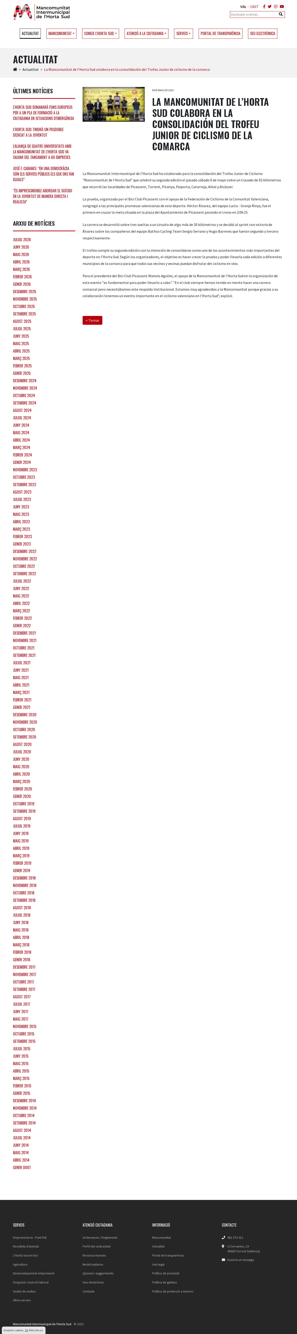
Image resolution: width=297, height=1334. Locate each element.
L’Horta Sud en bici (25, 1255)
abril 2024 (21, 440)
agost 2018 (22, 907)
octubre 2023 (24, 477)
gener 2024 (22, 462)
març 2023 (21, 529)
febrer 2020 (22, 789)
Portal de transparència (220, 33)
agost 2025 (22, 321)
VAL (243, 6)
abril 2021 (21, 685)
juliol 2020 (22, 752)
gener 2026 (22, 284)
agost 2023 (22, 492)
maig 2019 (21, 841)
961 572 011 (235, 1237)
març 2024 (21, 447)
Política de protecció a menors (172, 1291)
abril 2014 (21, 1160)
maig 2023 (21, 514)
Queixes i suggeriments (98, 1273)
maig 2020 (21, 766)
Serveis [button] (182, 33)
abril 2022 (21, 603)
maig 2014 (21, 1152)
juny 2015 (21, 1056)
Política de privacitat (165, 1273)
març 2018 (21, 945)
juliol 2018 (21, 915)
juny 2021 (21, 670)
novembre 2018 (24, 885)
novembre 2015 (24, 1026)
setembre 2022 (24, 573)
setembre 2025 (24, 314)
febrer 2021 (22, 700)
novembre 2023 (25, 470)
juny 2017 (20, 1011)
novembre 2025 (25, 299)
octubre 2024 (24, 395)
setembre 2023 (24, 484)
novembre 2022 (25, 559)
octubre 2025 (24, 306)
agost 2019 (22, 818)
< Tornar (92, 320)
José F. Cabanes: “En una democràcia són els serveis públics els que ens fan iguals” (43, 174)
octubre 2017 (23, 982)
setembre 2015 (24, 1041)
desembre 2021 (24, 633)
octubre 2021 (23, 648)
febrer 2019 (22, 863)
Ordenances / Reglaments (100, 1237)
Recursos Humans (94, 1255)
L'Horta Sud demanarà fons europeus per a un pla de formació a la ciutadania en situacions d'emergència (43, 112)
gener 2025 (22, 373)
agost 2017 (22, 997)
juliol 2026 (22, 239)
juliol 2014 (22, 1138)
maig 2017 (20, 1019)
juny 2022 (21, 588)
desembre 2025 (24, 291)
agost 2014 (22, 1130)
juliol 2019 (21, 826)
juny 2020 (21, 759)
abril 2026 (21, 262)
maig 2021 (21, 677)
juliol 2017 (21, 1004)
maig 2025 (21, 343)
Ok (26, 1330)
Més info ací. (36, 1330)
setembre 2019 (24, 811)
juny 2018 (21, 922)
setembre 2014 (24, 1123)
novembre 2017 (24, 974)
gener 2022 (22, 625)
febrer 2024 (22, 455)
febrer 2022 (22, 618)
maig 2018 (21, 930)
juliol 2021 (21, 662)
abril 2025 (21, 351)
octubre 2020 (24, 729)
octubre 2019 (23, 804)
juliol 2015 (21, 1048)
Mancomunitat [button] (60, 33)
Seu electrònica (262, 33)
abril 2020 (21, 774)
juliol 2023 (22, 499)
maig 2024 (21, 432)
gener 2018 (21, 959)
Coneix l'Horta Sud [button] (99, 33)
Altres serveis (22, 1300)
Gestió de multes (24, 1291)
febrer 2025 (22, 366)
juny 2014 (21, 1145)
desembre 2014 (24, 1100)
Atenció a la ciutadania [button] (145, 33)
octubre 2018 (23, 893)
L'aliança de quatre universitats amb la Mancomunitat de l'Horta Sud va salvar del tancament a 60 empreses (42, 151)
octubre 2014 (24, 1115)
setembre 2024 (24, 403)
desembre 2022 (24, 551)
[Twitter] (268, 6)
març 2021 (21, 692)
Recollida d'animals (26, 1246)
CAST (254, 6)
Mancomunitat (161, 1237)
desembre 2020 (24, 714)
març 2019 (21, 855)
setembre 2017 (24, 989)
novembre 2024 (25, 388)
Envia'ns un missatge (240, 1260)
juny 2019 (21, 833)
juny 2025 (21, 336)
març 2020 (21, 781)
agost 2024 (22, 410)
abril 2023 (21, 521)
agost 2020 (22, 744)
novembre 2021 (24, 640)
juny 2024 (21, 425)
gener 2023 (22, 544)
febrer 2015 (22, 1086)
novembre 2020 (25, 722)
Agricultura (20, 1264)
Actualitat (30, 33)
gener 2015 (21, 1093)
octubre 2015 (23, 1034)
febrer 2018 (22, 952)
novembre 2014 (25, 1108)
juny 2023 (21, 507)
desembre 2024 (24, 380)
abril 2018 (21, 937)
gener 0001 (22, 1167)
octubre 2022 (24, 566)
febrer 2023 (22, 536)
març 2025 (21, 358)
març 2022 (21, 611)
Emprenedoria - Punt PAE (30, 1237)
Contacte (89, 1291)
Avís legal (158, 1264)
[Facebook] (263, 6)
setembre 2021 (24, 655)
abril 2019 (21, 848)
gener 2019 (21, 870)
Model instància (93, 1264)
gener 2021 (21, 707)
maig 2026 (21, 254)
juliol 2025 (22, 328)
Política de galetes (164, 1282)
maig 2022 (21, 596)
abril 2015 (21, 1071)
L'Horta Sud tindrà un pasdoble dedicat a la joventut (38, 132)
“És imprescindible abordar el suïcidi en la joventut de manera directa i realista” (42, 196)
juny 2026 (21, 247)
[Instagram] (274, 6)
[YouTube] (281, 6)
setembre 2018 (24, 900)
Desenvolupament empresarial (33, 1273)
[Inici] (15, 69)
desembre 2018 (24, 878)
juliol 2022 (22, 581)
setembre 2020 (24, 737)
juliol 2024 (22, 418)
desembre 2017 (24, 967)
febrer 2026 (22, 277)
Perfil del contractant (97, 1246)
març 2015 (21, 1078)
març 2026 (21, 269)
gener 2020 (22, 796)
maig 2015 (21, 1063)
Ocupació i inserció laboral (30, 1282)
